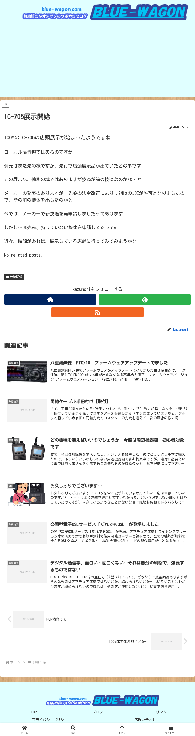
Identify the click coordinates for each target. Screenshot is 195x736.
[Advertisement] (97, 61)
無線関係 (16, 276)
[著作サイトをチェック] (50, 299)
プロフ (97, 712)
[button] (180, 662)
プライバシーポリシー (50, 720)
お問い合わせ (145, 720)
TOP (34, 712)
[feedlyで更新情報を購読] (145, 299)
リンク (161, 712)
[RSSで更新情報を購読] (97, 312)
